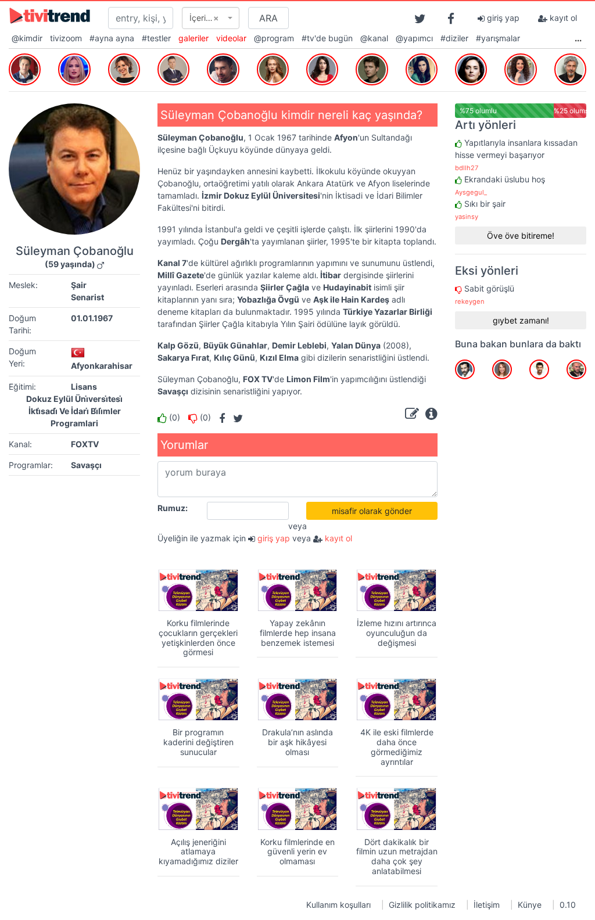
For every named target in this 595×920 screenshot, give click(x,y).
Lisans (84, 386)
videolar (231, 38)
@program (274, 38)
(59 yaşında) (70, 264)
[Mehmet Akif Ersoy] (173, 67)
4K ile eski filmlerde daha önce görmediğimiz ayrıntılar (396, 746)
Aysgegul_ (471, 192)
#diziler (454, 38)
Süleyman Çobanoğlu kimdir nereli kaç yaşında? (291, 115)
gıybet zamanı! (521, 320)
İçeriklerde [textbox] (207, 18)
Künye (530, 905)
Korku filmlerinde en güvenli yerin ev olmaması (297, 852)
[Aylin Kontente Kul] (124, 67)
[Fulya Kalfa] (74, 67)
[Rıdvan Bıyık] (25, 67)
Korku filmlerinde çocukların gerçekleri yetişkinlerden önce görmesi (198, 637)
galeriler (193, 38)
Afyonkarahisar (101, 366)
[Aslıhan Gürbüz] (471, 67)
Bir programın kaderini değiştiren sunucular (198, 742)
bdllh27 (466, 168)
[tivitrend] (50, 15)
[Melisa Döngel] (273, 67)
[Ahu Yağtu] (422, 67)
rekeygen (470, 301)
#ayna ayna (111, 38)
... (578, 38)
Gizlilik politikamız (422, 905)
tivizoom (66, 38)
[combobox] (210, 18)
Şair (79, 285)
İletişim (487, 905)
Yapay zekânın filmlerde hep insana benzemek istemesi (298, 633)
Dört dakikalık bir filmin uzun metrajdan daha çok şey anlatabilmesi (397, 856)
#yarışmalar (498, 38)
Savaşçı (86, 465)
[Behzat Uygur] (570, 67)
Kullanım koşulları (338, 905)
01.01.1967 (92, 318)
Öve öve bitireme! (520, 235)
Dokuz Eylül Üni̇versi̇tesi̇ (74, 399)
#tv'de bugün (327, 38)
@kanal (374, 38)
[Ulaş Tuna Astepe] (223, 67)
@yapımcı (414, 38)
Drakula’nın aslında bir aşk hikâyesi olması (297, 742)
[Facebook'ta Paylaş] (219, 417)
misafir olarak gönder (372, 511)
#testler (156, 38)
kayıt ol (562, 18)
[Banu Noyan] (520, 67)
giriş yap (502, 18)
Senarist (87, 297)
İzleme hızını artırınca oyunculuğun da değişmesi (396, 633)
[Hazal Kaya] (322, 67)
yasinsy (466, 217)
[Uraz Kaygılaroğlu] (372, 67)
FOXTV (85, 444)
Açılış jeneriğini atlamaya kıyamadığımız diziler (198, 852)
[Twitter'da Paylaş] (235, 417)
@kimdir (27, 38)
